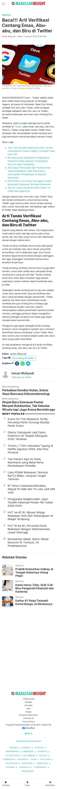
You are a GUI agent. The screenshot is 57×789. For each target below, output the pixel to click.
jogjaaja (39, 747)
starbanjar (8, 759)
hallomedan (29, 755)
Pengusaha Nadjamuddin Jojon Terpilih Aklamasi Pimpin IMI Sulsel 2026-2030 (30, 502)
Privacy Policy (29, 721)
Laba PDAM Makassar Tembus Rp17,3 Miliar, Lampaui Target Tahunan (28, 476)
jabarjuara (42, 763)
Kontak (28, 712)
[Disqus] (28, 648)
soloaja (43, 755)
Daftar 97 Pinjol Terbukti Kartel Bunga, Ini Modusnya (33, 602)
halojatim (45, 759)
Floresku (26, 747)
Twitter (17, 126)
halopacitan (11, 763)
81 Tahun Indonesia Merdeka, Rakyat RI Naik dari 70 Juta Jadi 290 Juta (31, 489)
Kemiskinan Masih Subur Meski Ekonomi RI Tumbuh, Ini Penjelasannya (28, 542)
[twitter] (28, 363)
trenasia (13, 747)
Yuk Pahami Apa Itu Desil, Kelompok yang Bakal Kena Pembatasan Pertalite (25, 462)
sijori (33, 759)
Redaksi (28, 702)
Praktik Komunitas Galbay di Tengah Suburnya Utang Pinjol (34, 572)
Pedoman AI (28, 718)
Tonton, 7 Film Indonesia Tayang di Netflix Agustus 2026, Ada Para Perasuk (30, 449)
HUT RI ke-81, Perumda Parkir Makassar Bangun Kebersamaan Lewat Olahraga (29, 529)
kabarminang (12, 751)
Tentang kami (28, 699)
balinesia (22, 759)
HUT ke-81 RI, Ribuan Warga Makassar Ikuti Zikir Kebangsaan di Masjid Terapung (30, 516)
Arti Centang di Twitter (23, 358)
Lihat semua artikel (21, 377)
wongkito (42, 751)
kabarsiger (28, 751)
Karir (29, 708)
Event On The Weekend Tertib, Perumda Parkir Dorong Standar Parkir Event (29, 422)
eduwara (10, 767)
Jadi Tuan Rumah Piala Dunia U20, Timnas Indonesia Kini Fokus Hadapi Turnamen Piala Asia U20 (31, 151)
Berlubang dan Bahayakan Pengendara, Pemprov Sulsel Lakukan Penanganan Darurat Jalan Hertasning (29, 161)
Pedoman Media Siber (28, 715)
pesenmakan (27, 771)
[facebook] (17, 363)
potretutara (12, 755)
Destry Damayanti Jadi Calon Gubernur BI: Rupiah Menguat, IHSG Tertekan (28, 436)
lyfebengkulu (40, 767)
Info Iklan (29, 705)
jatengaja (24, 767)
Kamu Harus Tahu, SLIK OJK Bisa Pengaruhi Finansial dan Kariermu (34, 588)
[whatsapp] (22, 363)
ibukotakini (27, 763)
